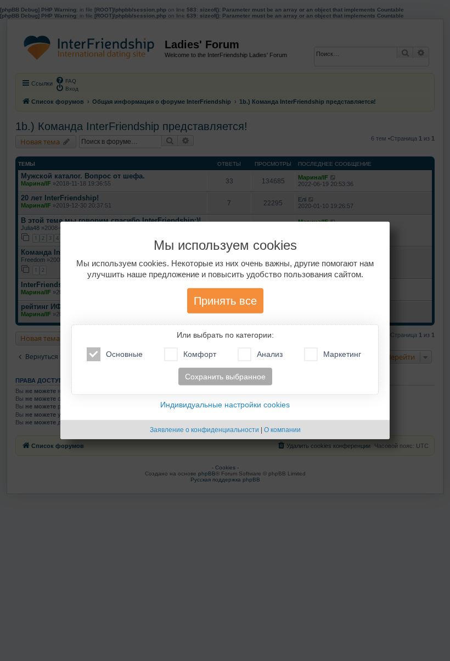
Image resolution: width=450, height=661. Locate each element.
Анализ (270, 354)
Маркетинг (342, 354)
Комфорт (199, 354)
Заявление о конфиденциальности (204, 430)
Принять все (225, 301)
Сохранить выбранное (225, 376)
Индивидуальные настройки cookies (225, 404)
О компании (282, 430)
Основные (124, 354)
